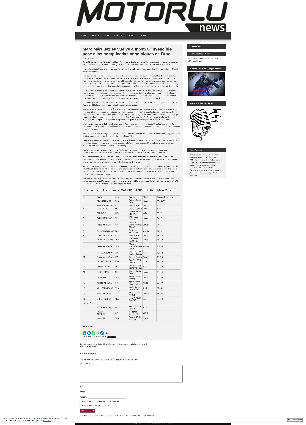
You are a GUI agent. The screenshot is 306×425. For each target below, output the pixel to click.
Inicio (83, 36)
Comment (85, 363)
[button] (84, 333)
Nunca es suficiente (89, 347)
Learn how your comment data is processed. (134, 415)
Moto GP (95, 36)
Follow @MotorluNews (197, 58)
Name (82, 387)
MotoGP (98, 337)
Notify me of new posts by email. (96, 405)
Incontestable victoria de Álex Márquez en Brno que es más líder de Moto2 (113, 344)
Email (82, 392)
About (131, 36)
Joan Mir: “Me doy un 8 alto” (201, 168)
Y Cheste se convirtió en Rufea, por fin (205, 160)
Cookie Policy (47, 421)
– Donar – (143, 36)
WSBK (107, 36)
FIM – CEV (119, 36)
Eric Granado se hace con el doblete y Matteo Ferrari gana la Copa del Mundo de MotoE (205, 172)
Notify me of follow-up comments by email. (100, 401)
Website (83, 397)
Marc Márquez (111, 336)
